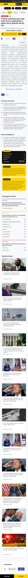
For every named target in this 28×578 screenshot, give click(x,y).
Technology (22, 12)
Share (23, 42)
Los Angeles (18, 8)
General (3, 12)
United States (7, 8)
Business (16, 12)
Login (26, 4)
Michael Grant (11, 89)
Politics (9, 12)
